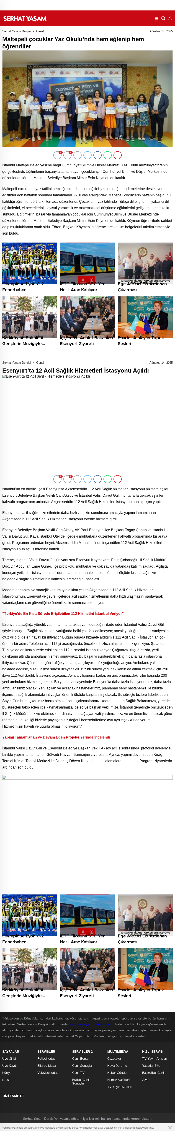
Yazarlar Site (151, 1065)
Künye (6, 1072)
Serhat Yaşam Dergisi (16, 31)
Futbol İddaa (46, 1058)
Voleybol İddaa (47, 1072)
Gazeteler (114, 1058)
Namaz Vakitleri (118, 1080)
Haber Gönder (117, 1072)
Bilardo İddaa (46, 1065)
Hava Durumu (117, 1065)
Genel (40, 31)
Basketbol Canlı (153, 1072)
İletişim (7, 1080)
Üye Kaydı (9, 1065)
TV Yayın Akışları (119, 1087)
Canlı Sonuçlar (82, 1065)
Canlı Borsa (80, 1058)
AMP (145, 1080)
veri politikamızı (126, 1128)
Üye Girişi (9, 1058)
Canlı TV (78, 1072)
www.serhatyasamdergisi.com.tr (91, 1024)
